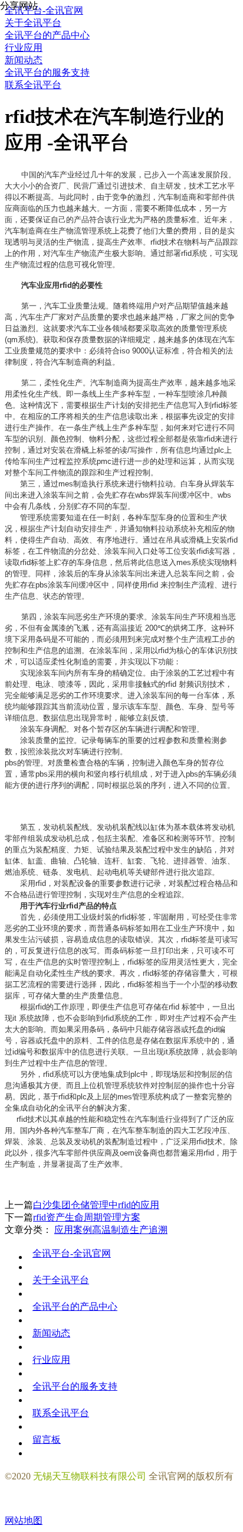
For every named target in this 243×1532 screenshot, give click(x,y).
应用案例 (73, 1230)
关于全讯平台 (60, 1280)
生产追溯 (149, 1230)
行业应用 (51, 1360)
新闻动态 (51, 1333)
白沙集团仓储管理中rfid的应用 (96, 1205)
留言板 (46, 1439)
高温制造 (111, 1230)
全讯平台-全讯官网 (71, 1253)
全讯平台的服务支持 (74, 1386)
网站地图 (23, 1520)
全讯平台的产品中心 (74, 1306)
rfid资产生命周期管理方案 (86, 1217)
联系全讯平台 (60, 1413)
